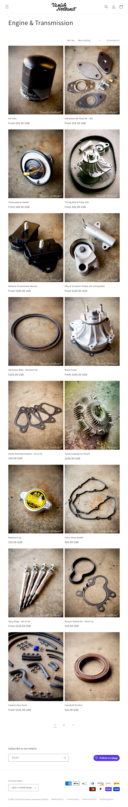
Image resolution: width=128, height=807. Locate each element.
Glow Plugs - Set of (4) (19, 621)
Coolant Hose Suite (17, 705)
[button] (7, 7)
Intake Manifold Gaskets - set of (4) (25, 454)
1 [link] (55, 725)
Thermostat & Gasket (18, 202)
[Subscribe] (64, 758)
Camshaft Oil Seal (73, 705)
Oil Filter (12, 118)
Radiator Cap (14, 537)
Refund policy (58, 799)
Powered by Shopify (39, 799)
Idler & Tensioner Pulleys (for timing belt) (85, 286)
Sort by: (71, 40)
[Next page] (73, 725)
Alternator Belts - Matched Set (23, 370)
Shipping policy (107, 799)
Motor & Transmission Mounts (22, 286)
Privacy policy (73, 799)
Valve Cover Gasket (74, 537)
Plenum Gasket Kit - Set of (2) (79, 621)
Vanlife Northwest (23, 799)
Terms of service (89, 799)
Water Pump (71, 370)
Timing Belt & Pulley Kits (77, 202)
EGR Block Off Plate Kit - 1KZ (79, 118)
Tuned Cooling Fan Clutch (77, 454)
